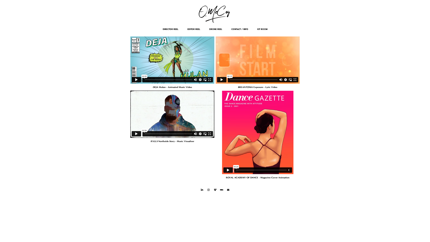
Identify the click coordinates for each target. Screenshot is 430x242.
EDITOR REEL (193, 29)
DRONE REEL (215, 29)
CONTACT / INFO (239, 29)
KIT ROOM (262, 29)
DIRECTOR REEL (170, 29)
